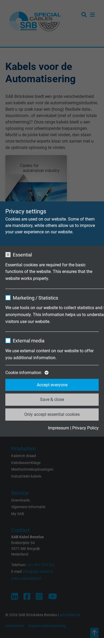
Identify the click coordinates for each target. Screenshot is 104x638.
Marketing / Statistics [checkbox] (35, 298)
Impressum (58, 427)
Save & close (52, 399)
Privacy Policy (85, 427)
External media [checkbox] (29, 340)
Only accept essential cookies (52, 414)
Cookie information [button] (23, 372)
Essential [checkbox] (22, 255)
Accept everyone (52, 384)
